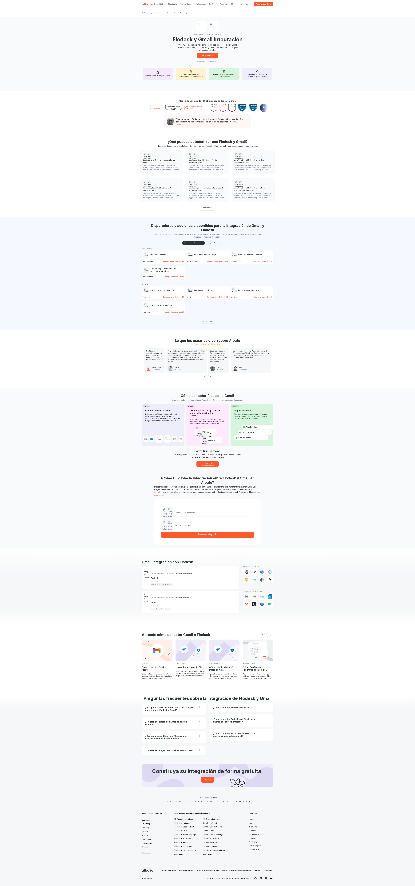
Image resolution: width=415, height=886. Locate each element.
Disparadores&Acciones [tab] (193, 243)
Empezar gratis (207, 464)
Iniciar (240, 4)
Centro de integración (149, 13)
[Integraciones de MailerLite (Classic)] (270, 604)
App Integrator (253, 834)
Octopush (146, 820)
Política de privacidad (186, 870)
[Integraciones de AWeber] (262, 572)
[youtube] (266, 878)
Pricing (251, 819)
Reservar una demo (263, 4)
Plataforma (172, 4)
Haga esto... (165, 520)
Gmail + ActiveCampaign (213, 835)
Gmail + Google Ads (211, 846)
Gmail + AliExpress (211, 842)
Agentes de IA (253, 849)
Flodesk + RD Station (182, 838)
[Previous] (205, 377)
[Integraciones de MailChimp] (246, 572)
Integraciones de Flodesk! (173, 261)
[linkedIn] (261, 878)
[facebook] (255, 878)
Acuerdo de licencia (169, 870)
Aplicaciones (201, 4)
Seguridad (257, 870)
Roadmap (252, 838)
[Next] (210, 377)
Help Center (252, 827)
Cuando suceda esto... (169, 507)
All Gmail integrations (211, 819)
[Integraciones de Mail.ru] (262, 604)
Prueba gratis (207, 55)
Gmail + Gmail (208, 831)
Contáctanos (268, 870)
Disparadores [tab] (213, 243)
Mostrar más (207, 208)
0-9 (166, 801)
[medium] (271, 878)
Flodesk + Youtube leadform (185, 850)
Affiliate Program (254, 846)
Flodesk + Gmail (180, 831)
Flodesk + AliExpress (182, 842)
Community (252, 842)
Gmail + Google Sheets (212, 827)
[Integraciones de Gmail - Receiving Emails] (254, 596)
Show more (146, 853)
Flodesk (169, 13)
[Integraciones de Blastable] (270, 572)
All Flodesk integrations (183, 819)
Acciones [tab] (227, 243)
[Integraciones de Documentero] (270, 596)
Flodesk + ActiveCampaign (185, 835)
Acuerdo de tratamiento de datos (208, 870)
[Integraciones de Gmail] (246, 596)
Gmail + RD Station (211, 838)
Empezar (207, 780)
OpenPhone (147, 843)
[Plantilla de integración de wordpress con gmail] (207, 162)
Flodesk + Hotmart (181, 823)
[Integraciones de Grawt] (254, 604)
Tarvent (145, 831)
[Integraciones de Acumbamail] (254, 572)
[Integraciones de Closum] (254, 580)
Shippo (145, 835)
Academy (252, 831)
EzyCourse (146, 839)
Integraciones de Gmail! (262, 261)
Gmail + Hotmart (210, 823)
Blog (250, 823)
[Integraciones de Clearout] (246, 580)
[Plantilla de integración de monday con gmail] (162, 162)
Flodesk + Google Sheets (184, 827)
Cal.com (145, 847)
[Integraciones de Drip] (270, 580)
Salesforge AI (147, 824)
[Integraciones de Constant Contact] (262, 580)
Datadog (145, 828)
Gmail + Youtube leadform (214, 850)
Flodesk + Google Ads (183, 846)
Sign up (248, 4)
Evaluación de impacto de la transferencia (236, 870)
